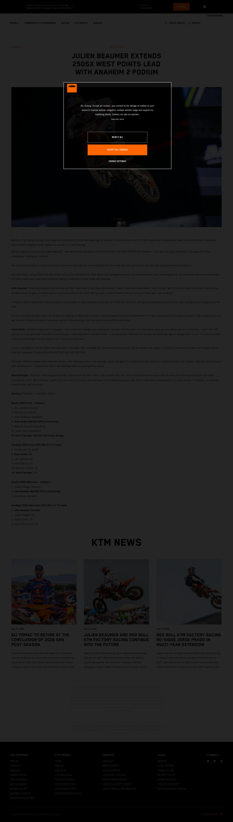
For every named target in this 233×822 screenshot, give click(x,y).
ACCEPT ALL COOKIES (117, 150)
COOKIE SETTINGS (117, 161)
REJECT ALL (117, 137)
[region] (117, 125)
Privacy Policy (115, 119)
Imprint (122, 119)
